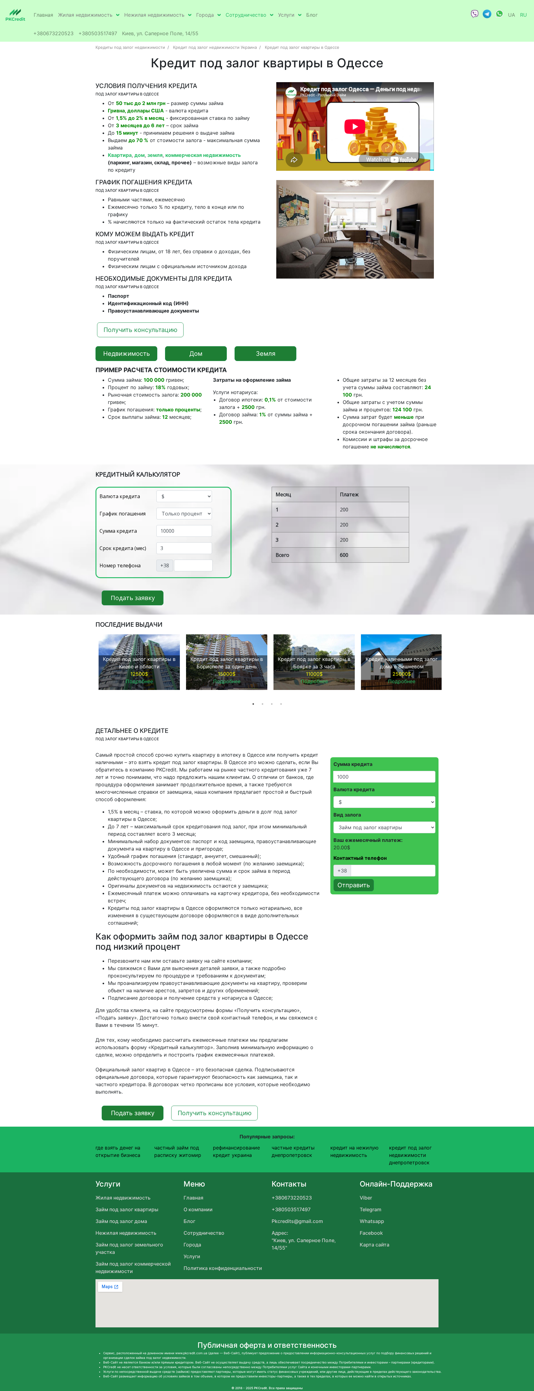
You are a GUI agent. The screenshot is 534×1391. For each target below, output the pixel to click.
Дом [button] (195, 353)
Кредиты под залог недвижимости (130, 47)
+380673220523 (53, 33)
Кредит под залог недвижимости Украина (215, 47)
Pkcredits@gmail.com (297, 1221)
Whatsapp (372, 1221)
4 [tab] (281, 704)
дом (139, 155)
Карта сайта (374, 1245)
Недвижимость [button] (126, 353)
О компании (198, 1209)
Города (205, 15)
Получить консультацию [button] (140, 330)
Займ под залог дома (121, 1221)
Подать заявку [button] (133, 598)
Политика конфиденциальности (223, 1268)
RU (523, 15)
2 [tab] (262, 704)
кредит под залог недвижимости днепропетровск (410, 1155)
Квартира (120, 155)
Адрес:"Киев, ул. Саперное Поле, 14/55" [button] (304, 1240)
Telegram (370, 1209)
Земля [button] (265, 353)
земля (155, 155)
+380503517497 (97, 33)
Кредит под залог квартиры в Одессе (302, 47)
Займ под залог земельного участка (129, 1248)
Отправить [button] (353, 885)
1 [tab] (253, 704)
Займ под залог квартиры (126, 1209)
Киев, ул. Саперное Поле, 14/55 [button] (160, 33)
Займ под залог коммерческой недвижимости (133, 1267)
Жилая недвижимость (85, 15)
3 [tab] (272, 704)
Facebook (371, 1233)
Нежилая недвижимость (154, 15)
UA (511, 15)
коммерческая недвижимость (203, 155)
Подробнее (139, 681)
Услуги (286, 15)
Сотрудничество (246, 15)
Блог (312, 15)
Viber (366, 1198)
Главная (43, 15)
